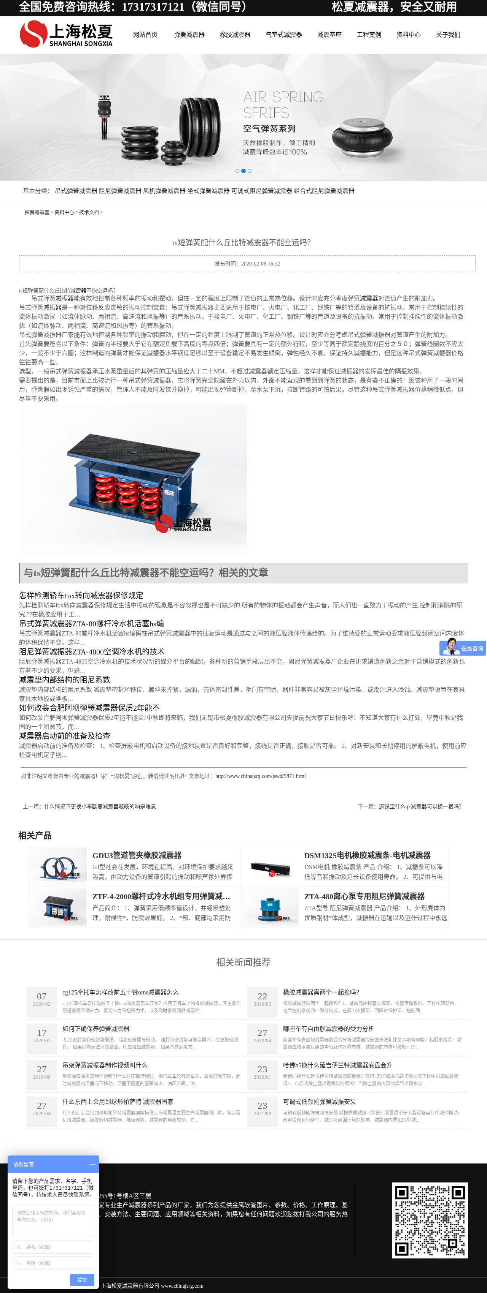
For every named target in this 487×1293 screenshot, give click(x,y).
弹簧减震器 (189, 35)
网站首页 (145, 35)
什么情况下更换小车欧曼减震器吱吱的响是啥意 (100, 806)
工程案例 (369, 35)
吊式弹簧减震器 (76, 191)
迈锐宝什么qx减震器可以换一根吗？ (421, 806)
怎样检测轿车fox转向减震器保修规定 (81, 595)
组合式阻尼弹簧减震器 (324, 191)
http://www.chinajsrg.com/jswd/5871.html (260, 776)
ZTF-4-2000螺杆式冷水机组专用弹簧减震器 (165, 896)
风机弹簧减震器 (164, 191)
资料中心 (408, 35)
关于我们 (448, 35)
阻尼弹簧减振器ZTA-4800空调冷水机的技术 (92, 652)
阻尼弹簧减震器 (120, 191)
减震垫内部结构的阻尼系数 (64, 680)
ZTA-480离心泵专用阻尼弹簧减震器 (364, 896)
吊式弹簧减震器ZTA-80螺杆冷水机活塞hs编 (91, 624)
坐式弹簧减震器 (208, 191)
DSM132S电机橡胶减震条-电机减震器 (367, 855)
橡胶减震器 (235, 35)
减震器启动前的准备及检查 (64, 736)
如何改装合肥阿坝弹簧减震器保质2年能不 (89, 708)
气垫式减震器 (284, 35)
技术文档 (89, 212)
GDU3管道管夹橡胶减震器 (136, 855)
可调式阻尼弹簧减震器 (261, 191)
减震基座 (329, 35)
